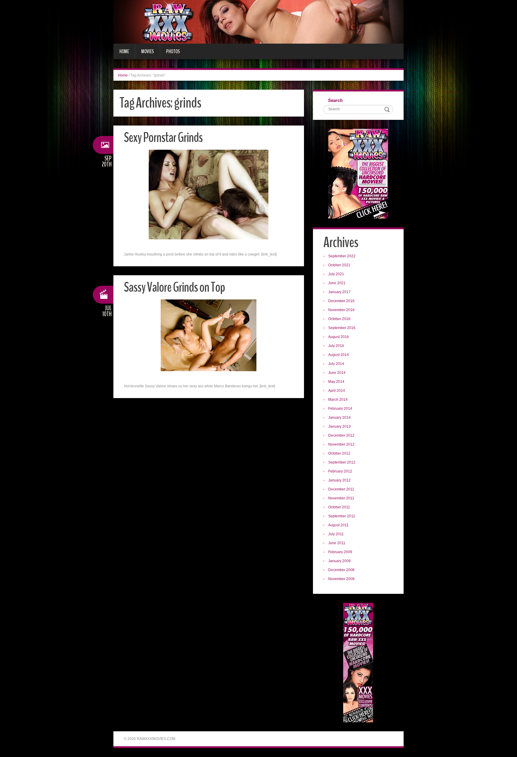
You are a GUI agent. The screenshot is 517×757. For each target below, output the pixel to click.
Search (335, 100)
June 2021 (337, 283)
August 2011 (338, 525)
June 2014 (337, 373)
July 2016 (336, 346)
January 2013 (339, 426)
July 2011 (336, 534)
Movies (147, 51)
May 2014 (336, 382)
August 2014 (338, 355)
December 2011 (341, 489)
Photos (173, 51)
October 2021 (339, 265)
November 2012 (341, 444)
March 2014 (338, 399)
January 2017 (339, 292)
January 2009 (339, 561)
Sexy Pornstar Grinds (163, 138)
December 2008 (341, 570)
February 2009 (340, 552)
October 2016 (339, 319)
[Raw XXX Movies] (258, 21)
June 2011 (336, 543)
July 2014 (336, 364)
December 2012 (341, 435)
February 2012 (340, 471)
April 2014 (336, 391)
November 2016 (341, 310)
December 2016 (341, 301)
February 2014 (340, 408)
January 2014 (339, 417)
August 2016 (338, 337)
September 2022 (341, 256)
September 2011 (341, 516)
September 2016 (341, 328)
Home (124, 51)
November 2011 (341, 498)
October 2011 (339, 507)
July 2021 (336, 274)
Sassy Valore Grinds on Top (174, 287)
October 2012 (339, 453)
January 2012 (339, 480)
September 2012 (341, 462)
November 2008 (341, 579)
